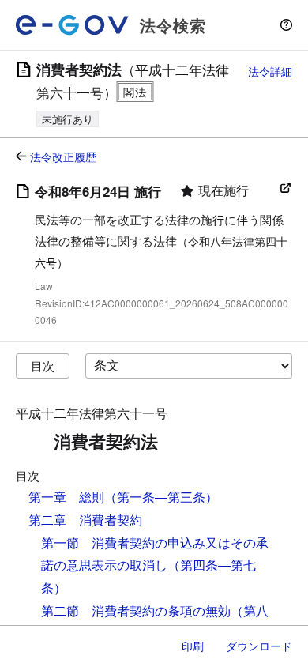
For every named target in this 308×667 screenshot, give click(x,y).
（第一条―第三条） (161, 497)
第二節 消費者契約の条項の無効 (136, 610)
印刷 (193, 646)
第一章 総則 (66, 497)
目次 (42, 365)
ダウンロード (259, 646)
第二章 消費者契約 (85, 520)
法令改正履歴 (63, 156)
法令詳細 (270, 71)
